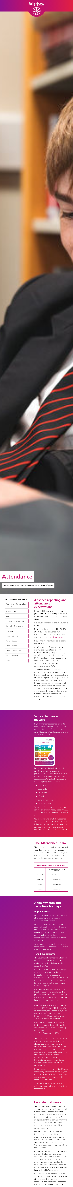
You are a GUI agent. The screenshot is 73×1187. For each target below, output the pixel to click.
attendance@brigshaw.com (52, 637)
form (65, 1086)
